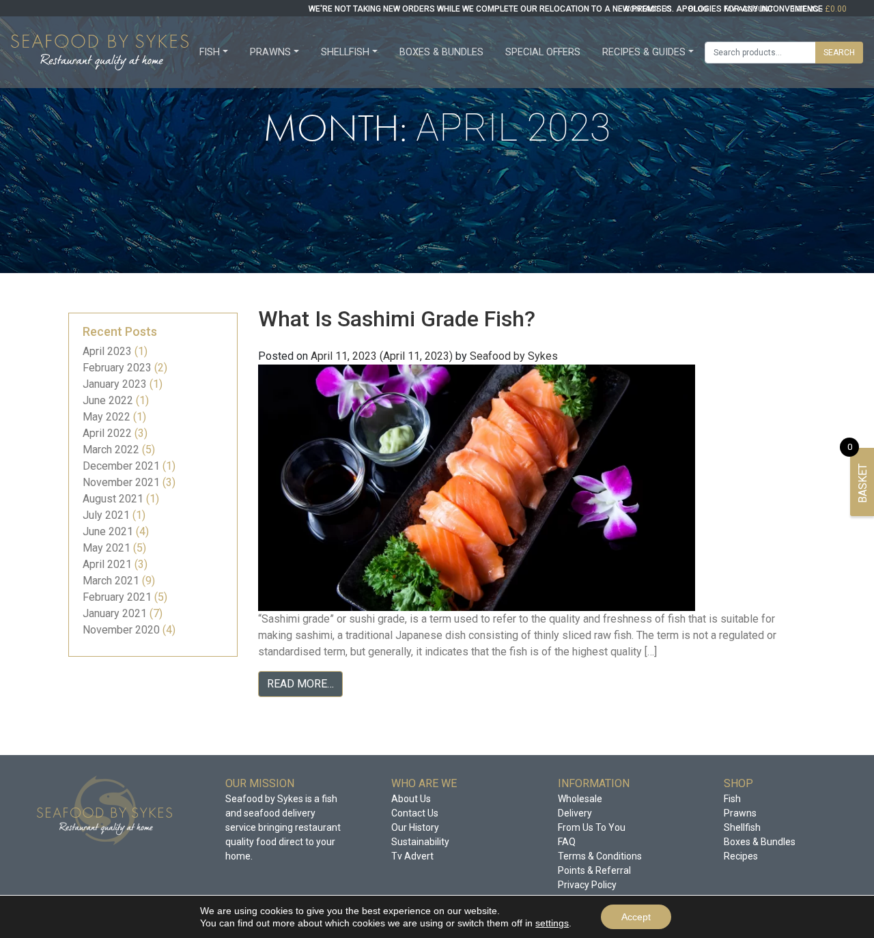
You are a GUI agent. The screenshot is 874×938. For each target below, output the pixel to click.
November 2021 (121, 482)
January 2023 (115, 384)
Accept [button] (636, 916)
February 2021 (117, 597)
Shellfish (345, 52)
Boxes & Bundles (441, 52)
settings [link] (552, 923)
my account (749, 9)
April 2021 (107, 564)
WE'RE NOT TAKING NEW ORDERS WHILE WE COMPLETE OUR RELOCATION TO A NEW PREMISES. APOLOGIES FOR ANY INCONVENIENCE (566, 9)
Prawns (270, 52)
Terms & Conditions (600, 856)
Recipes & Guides (644, 52)
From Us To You (591, 827)
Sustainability (420, 841)
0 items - (818, 9)
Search (839, 52)
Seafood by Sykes (514, 356)
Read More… (300, 683)
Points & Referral (594, 870)
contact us (648, 9)
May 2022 (106, 416)
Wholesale (580, 798)
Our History (415, 827)
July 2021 (106, 515)
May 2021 (106, 547)
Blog (310, 714)
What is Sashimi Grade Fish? (396, 319)
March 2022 (111, 449)
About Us (411, 798)
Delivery (575, 813)
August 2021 (113, 498)
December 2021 (121, 465)
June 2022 (108, 400)
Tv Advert (412, 856)
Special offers (542, 52)
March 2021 (111, 580)
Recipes (741, 856)
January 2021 (115, 613)
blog (698, 9)
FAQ (567, 841)
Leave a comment (365, 714)
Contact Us (414, 813)
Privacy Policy (587, 884)
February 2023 (117, 367)
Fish (209, 52)
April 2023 (107, 351)
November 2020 (121, 629)
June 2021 (108, 531)
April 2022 (107, 433)
